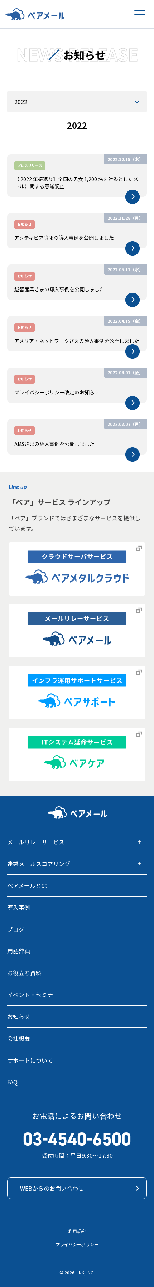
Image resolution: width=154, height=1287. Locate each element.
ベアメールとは (27, 885)
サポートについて (30, 1060)
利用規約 (77, 1231)
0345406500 (77, 1139)
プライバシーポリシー (77, 1244)
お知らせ (18, 1016)
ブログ (15, 929)
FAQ (12, 1082)
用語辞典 (18, 951)
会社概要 (18, 1038)
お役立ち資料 (24, 972)
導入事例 (18, 907)
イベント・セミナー (33, 994)
